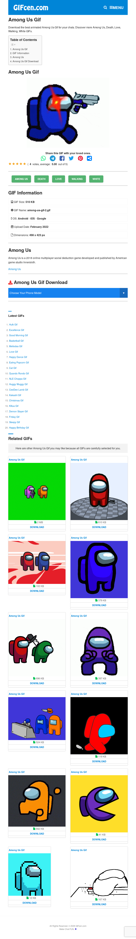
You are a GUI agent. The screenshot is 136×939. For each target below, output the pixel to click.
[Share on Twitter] (72, 160)
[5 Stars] (24, 163)
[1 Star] (10, 163)
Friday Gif (14, 416)
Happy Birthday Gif (19, 427)
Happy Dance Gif (18, 357)
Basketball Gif (16, 340)
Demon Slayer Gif (18, 411)
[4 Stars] (21, 163)
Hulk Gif (13, 324)
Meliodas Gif (15, 346)
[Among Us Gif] (68, 112)
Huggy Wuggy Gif (18, 384)
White (96, 179)
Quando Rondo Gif (19, 373)
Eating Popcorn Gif (19, 362)
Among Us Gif (20, 49)
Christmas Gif (16, 400)
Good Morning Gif (18, 335)
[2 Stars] (13, 163)
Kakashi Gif (15, 395)
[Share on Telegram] (54, 160)
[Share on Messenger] (91, 160)
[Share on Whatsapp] (45, 160)
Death (41, 179)
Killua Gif (13, 405)
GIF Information (21, 53)
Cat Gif (12, 368)
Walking (77, 179)
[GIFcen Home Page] (30, 7)
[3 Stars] (17, 163)
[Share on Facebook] (64, 160)
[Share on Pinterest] (82, 160)
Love (58, 179)
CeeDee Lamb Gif (18, 389)
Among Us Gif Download (25, 61)
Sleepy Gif (14, 422)
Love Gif (13, 351)
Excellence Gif (16, 330)
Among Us (18, 57)
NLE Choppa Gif (17, 378)
